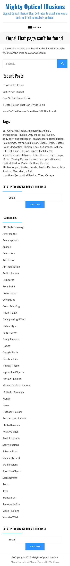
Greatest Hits (10, 358)
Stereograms (10, 477)
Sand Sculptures (11, 438)
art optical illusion (44, 134)
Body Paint (9, 286)
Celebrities (9, 299)
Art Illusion (9, 260)
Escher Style (9, 325)
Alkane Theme (17, 562)
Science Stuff (10, 451)
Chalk (43, 142)
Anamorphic (34, 130)
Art (30, 134)
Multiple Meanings (13, 391)
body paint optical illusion (17, 138)
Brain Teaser (10, 293)
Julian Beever (40, 154)
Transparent (9, 497)
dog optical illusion (21, 146)
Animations (9, 253)
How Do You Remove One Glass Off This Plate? (29, 111)
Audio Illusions (11, 273)
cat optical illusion (28, 142)
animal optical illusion (15, 134)
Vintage (49, 175)
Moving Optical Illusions (16, 385)
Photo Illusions (11, 424)
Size (15, 171)
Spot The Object (12, 471)
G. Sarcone (46, 146)
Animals (7, 246)
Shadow (7, 171)
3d (4, 130)
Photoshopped (11, 167)
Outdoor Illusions (12, 411)
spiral (29, 171)
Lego (52, 154)
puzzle (33, 167)
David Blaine (10, 312)
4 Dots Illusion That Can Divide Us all (24, 104)
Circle (51, 142)
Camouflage (9, 142)
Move (6, 159)
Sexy (62, 167)
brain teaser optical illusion (48, 138)
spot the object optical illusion (20, 175)
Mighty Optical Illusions (35, 6)
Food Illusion (10, 332)
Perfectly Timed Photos (34, 163)
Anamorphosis (11, 240)
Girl (9, 150)
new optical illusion (49, 159)
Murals (7, 398)
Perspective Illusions (14, 418)
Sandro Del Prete (48, 167)
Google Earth (10, 352)
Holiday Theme (11, 365)
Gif (4, 150)
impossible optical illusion (17, 154)
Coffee (60, 142)
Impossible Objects (41, 150)
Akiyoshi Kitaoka (16, 130)
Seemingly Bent (11, 457)
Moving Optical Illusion (24, 159)
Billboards (8, 279)
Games (6, 345)
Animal (46, 130)
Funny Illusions (11, 339)
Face (36, 146)
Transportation (11, 504)
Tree (40, 175)
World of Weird (11, 517)
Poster (24, 167)
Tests (6, 484)
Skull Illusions (10, 464)
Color (6, 146)
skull (21, 171)
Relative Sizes (10, 431)
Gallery (58, 146)
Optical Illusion (11, 163)
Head (16, 150)
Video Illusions (11, 510)
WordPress (54, 562)
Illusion (25, 150)
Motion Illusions (12, 378)
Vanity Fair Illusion (13, 91)
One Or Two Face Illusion (17, 98)
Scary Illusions (11, 444)
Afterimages (10, 233)
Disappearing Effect (14, 319)
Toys (5, 490)
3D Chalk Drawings (13, 227)
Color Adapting (11, 306)
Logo (60, 154)
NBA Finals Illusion (13, 84)
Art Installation (11, 266)
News (6, 405)
